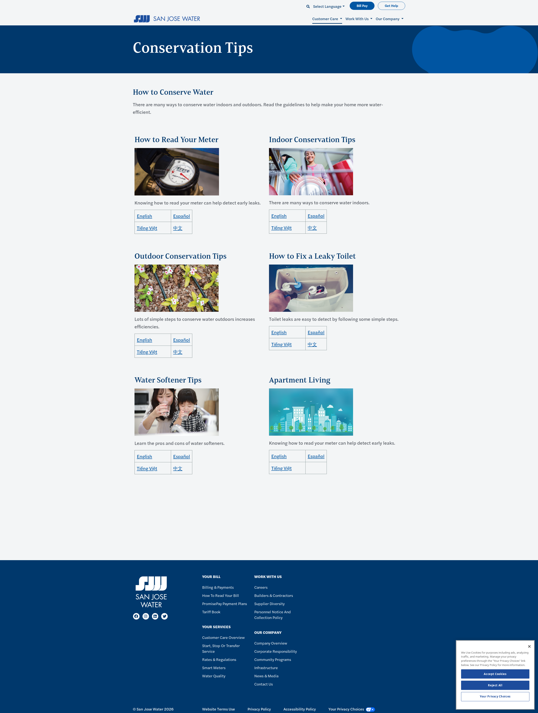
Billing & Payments (218, 587)
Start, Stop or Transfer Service (221, 648)
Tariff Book (211, 611)
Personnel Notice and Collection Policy (272, 614)
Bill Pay (362, 5)
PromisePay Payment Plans (224, 603)
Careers (261, 587)
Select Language (327, 6)
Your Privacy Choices (495, 697)
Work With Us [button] (357, 18)
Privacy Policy (259, 709)
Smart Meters (213, 667)
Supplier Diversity (269, 603)
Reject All (495, 685)
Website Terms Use (218, 709)
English (144, 215)
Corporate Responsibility (275, 651)
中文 (177, 227)
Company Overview (270, 643)
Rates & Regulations (219, 659)
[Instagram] (145, 616)
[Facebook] (136, 616)
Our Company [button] (388, 18)
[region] (495, 675)
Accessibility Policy (300, 709)
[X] (164, 616)
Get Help (391, 5)
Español (181, 215)
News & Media (266, 675)
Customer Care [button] (325, 18)
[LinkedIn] (155, 616)
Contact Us (263, 684)
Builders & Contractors (273, 595)
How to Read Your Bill (220, 595)
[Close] (529, 646)
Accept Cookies (495, 674)
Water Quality (213, 675)
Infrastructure (266, 667)
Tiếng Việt (147, 227)
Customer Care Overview (223, 637)
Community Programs (272, 659)
